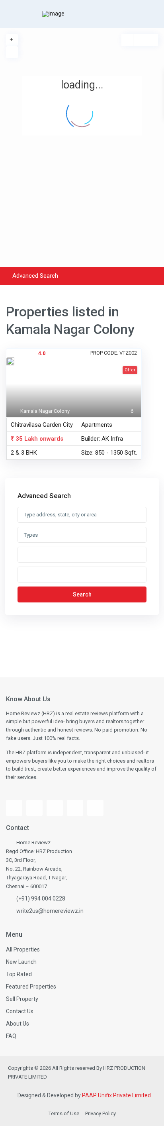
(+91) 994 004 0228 (40, 898)
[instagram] (55, 808)
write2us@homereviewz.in (50, 911)
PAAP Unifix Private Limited (116, 1095)
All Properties (23, 949)
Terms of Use (64, 1113)
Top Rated (19, 974)
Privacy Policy (100, 1113)
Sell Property (22, 999)
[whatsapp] (95, 808)
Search (82, 594)
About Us (17, 1023)
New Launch (21, 962)
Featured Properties (31, 986)
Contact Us (19, 1011)
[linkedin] (75, 808)
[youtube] (34, 808)
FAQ (11, 1036)
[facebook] (14, 808)
